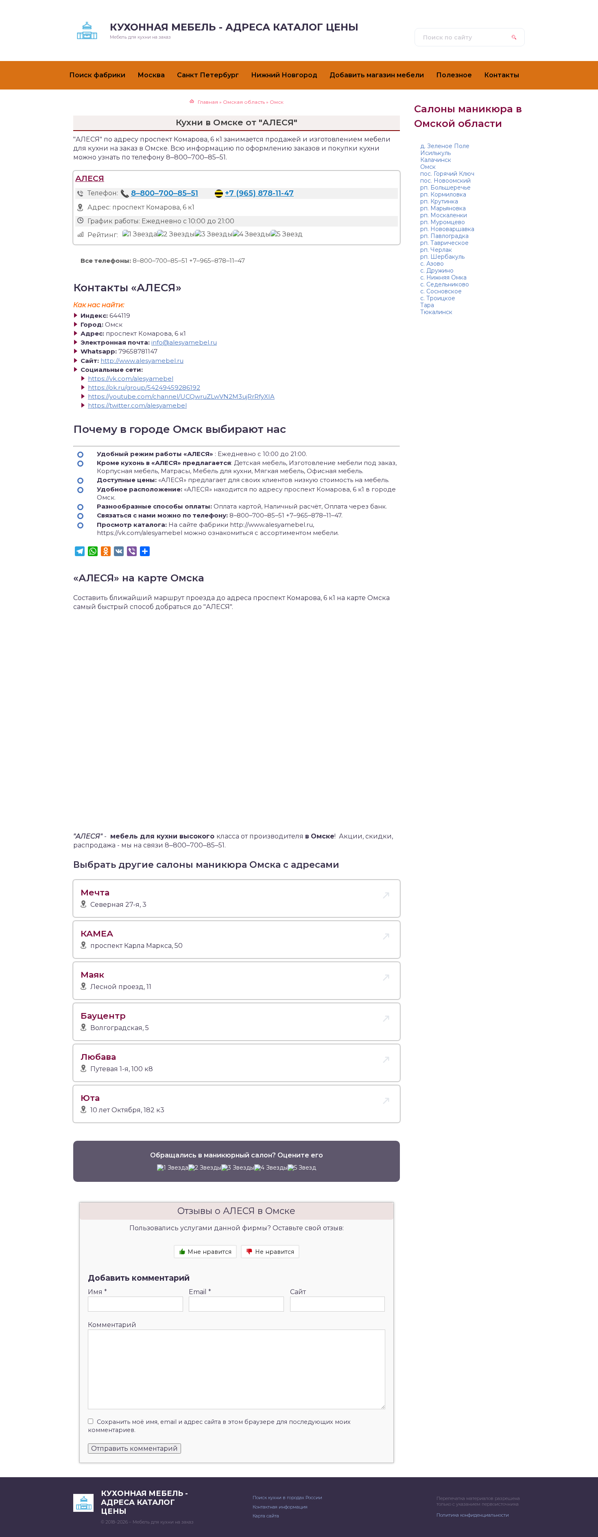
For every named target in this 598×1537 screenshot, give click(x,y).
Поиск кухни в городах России (287, 1497)
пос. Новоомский (445, 180)
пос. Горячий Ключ (447, 173)
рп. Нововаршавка (447, 229)
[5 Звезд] (287, 234)
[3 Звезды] (214, 234)
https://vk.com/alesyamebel (130, 378)
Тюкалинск (436, 312)
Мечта (95, 892)
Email (200, 1292)
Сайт (298, 1292)
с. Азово (432, 263)
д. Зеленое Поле (444, 146)
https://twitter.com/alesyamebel (137, 405)
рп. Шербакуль (442, 256)
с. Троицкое (437, 298)
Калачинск (435, 160)
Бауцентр (103, 1016)
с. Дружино (437, 270)
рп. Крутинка (439, 201)
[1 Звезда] (139, 234)
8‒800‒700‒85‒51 (164, 193)
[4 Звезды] (252, 234)
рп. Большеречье (445, 187)
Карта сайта (266, 1516)
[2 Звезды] (176, 234)
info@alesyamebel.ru (184, 342)
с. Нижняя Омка (443, 277)
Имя (97, 1292)
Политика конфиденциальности (472, 1515)
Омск (428, 166)
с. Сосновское (441, 291)
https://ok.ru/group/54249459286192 (144, 387)
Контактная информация (280, 1507)
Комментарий (112, 1325)
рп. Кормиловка (443, 194)
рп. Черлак (436, 249)
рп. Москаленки (443, 215)
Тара (427, 305)
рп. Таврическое (444, 243)
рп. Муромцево (442, 222)
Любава (98, 1057)
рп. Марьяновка (443, 208)
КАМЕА (97, 933)
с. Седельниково (444, 284)
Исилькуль (435, 153)
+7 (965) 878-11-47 (259, 193)
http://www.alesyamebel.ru (141, 361)
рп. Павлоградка (444, 236)
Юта (90, 1098)
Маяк (92, 974)
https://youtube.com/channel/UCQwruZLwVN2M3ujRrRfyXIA (181, 396)
